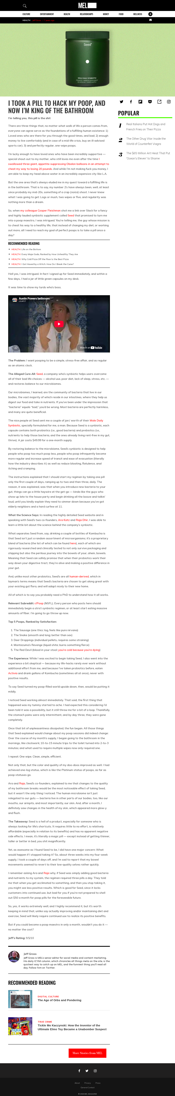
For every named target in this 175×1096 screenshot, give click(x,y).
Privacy (87, 1083)
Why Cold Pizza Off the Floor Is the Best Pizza (40, 259)
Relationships (86, 14)
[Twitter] (121, 101)
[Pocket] (150, 101)
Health (67, 14)
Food (121, 14)
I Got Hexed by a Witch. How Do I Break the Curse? (42, 264)
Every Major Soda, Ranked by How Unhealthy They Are (44, 254)
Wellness (137, 14)
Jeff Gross (36, 20)
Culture (26, 14)
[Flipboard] (140, 101)
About (77, 1083)
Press (98, 1083)
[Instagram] (169, 101)
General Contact (87, 1087)
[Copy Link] (159, 101)
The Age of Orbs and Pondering (59, 1000)
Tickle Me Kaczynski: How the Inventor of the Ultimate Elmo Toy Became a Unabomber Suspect (72, 1027)
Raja (22, 783)
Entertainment (47, 14)
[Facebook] (131, 101)
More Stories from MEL (87, 1053)
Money (106, 14)
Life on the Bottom (26, 249)
